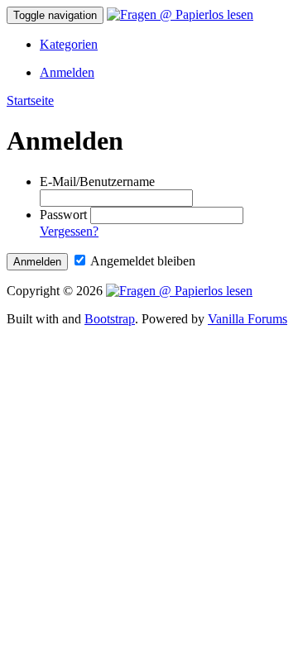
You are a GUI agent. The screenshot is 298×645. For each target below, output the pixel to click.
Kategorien (69, 44)
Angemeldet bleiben (141, 261)
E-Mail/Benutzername (97, 181)
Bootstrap (109, 319)
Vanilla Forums (247, 319)
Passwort (63, 215)
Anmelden (67, 72)
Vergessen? (69, 231)
